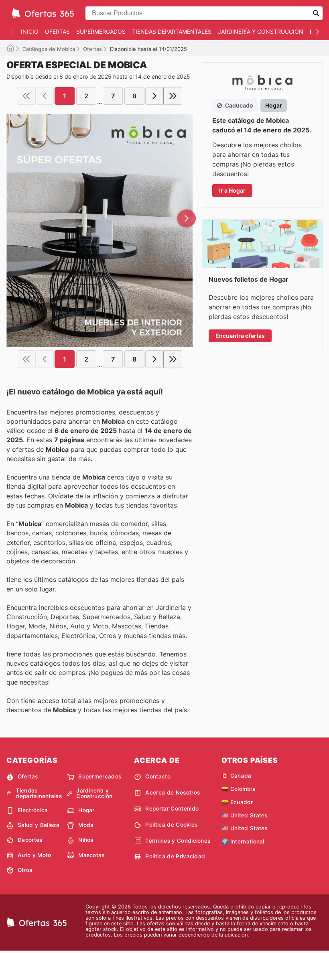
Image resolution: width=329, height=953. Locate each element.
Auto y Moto (34, 855)
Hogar (86, 810)
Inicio (30, 31)
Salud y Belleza (39, 825)
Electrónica (33, 810)
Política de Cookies (171, 824)
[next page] (154, 96)
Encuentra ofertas (240, 335)
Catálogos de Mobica (48, 49)
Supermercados (101, 31)
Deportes (30, 840)
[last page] (173, 96)
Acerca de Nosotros (172, 792)
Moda (85, 825)
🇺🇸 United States (244, 815)
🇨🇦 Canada (236, 775)
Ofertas (57, 31)
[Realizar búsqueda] (316, 13)
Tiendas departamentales (171, 31)
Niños (85, 840)
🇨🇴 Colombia (238, 789)
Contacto (158, 776)
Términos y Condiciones (177, 840)
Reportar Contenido (172, 808)
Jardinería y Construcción (260, 31)
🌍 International (242, 841)
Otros (25, 870)
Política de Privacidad (175, 856)
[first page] (26, 96)
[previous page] (44, 96)
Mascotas (91, 855)
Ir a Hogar (232, 190)
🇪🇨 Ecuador (237, 802)
